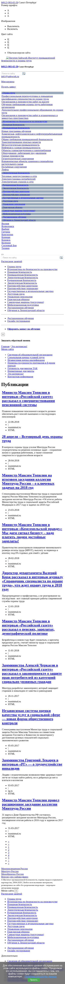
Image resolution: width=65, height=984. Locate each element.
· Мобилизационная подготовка (16, 214)
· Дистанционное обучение (14, 217)
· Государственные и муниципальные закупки (23, 198)
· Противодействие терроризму (16, 194)
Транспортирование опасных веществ (21, 142)
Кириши (6, 237)
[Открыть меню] (2, 254)
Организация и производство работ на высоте (25, 101)
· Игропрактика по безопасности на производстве (24, 121)
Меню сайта (7, 349)
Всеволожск (8, 226)
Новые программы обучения (16, 131)
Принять (33, 980)
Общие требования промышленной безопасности (27, 139)
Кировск (6, 240)
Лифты (5, 169)
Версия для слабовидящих (14, 877)
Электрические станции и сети (18, 181)
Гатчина (6, 231)
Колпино (6, 242)
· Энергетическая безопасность (16, 173)
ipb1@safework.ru (10, 76)
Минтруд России (10, 871)
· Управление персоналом (13, 204)
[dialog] (32, 337)
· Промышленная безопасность (16, 128)
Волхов (5, 223)
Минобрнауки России (12, 874)
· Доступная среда (10, 201)
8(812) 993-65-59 (9, 2)
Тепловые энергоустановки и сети (19, 176)
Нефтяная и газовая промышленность (21, 147)
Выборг (6, 229)
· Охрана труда (8, 93)
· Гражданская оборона (12, 207)
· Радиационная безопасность (15, 185)
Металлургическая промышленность (20, 145)
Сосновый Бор (9, 245)
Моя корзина (7, 81)
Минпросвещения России (14, 868)
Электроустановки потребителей (19, 179)
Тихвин (6, 248)
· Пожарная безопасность (13, 125)
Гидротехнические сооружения (18, 158)
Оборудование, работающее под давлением (24, 153)
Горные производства (13, 156)
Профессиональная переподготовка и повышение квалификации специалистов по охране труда (27, 97)
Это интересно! (19, 346)
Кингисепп (7, 234)
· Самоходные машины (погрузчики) (18, 210)
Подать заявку (8, 86)
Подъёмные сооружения (14, 166)
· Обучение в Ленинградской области (19, 220)
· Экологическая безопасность (15, 188)
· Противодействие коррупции (15, 191)
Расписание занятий (11, 261)
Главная (5, 346)
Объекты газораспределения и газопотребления (26, 150)
